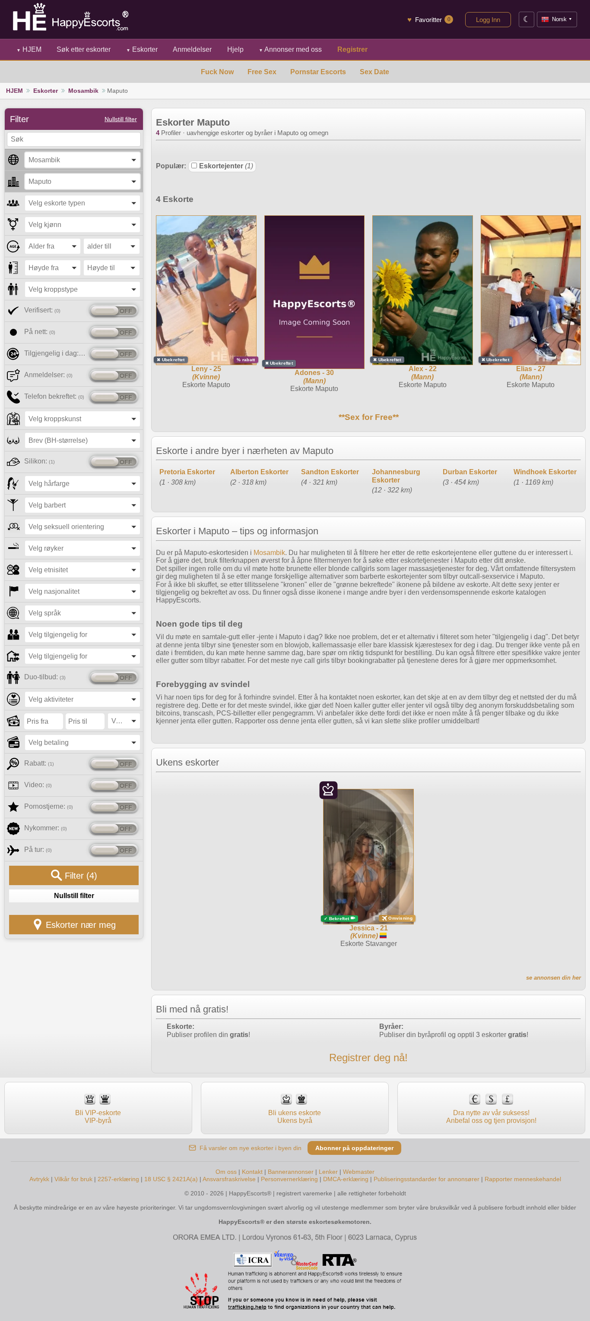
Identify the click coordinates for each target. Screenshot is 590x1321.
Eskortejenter (226, 166)
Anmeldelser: (48, 374)
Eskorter (142, 49)
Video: (38, 784)
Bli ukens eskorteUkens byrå (294, 1116)
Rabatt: (39, 763)
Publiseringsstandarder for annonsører (427, 1179)
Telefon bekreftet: (54, 396)
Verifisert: (42, 310)
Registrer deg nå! (368, 1057)
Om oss (226, 1171)
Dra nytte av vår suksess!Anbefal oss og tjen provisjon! (491, 1116)
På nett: (39, 331)
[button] (82, 159)
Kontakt (252, 1171)
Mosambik (83, 90)
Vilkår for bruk (73, 1179)
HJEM (28, 49)
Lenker (328, 1171)
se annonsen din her (553, 977)
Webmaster (358, 1171)
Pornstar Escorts (318, 72)
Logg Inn (488, 19)
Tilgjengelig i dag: (55, 353)
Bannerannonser (291, 1171)
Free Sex (261, 72)
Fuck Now (217, 72)
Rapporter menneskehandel (523, 1179)
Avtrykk (39, 1179)
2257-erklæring (118, 1179)
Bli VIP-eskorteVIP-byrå (98, 1116)
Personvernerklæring (289, 1179)
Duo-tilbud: (45, 677)
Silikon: (39, 461)
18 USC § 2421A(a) (171, 1179)
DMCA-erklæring (345, 1179)
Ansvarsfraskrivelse (229, 1179)
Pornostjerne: (48, 806)
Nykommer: (45, 828)
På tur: (38, 849)
